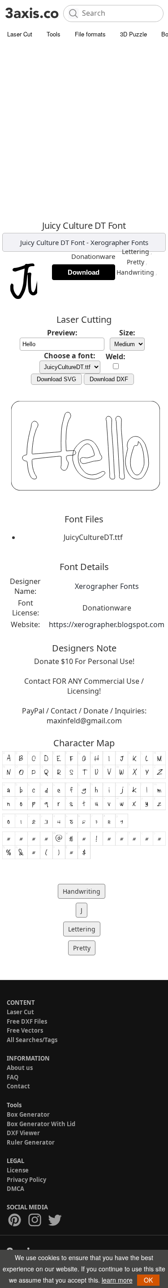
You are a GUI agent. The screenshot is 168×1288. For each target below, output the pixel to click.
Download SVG (56, 379)
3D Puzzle (133, 34)
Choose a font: (69, 356)
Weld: (115, 356)
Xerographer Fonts (119, 242)
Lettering (135, 251)
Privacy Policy (26, 1180)
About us (20, 1068)
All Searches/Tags (32, 1040)
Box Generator (28, 1114)
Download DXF (109, 379)
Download (83, 272)
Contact (18, 1086)
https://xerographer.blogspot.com (106, 624)
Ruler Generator (31, 1142)
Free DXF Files (27, 1021)
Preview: (62, 333)
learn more (117, 1279)
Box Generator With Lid (41, 1124)
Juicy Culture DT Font (52, 242)
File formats (90, 34)
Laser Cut (19, 34)
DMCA (15, 1189)
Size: (127, 333)
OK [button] (148, 1279)
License (18, 1170)
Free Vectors (25, 1030)
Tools (53, 34)
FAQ (12, 1077)
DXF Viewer (23, 1133)
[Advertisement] (84, 131)
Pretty (135, 262)
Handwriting (135, 272)
